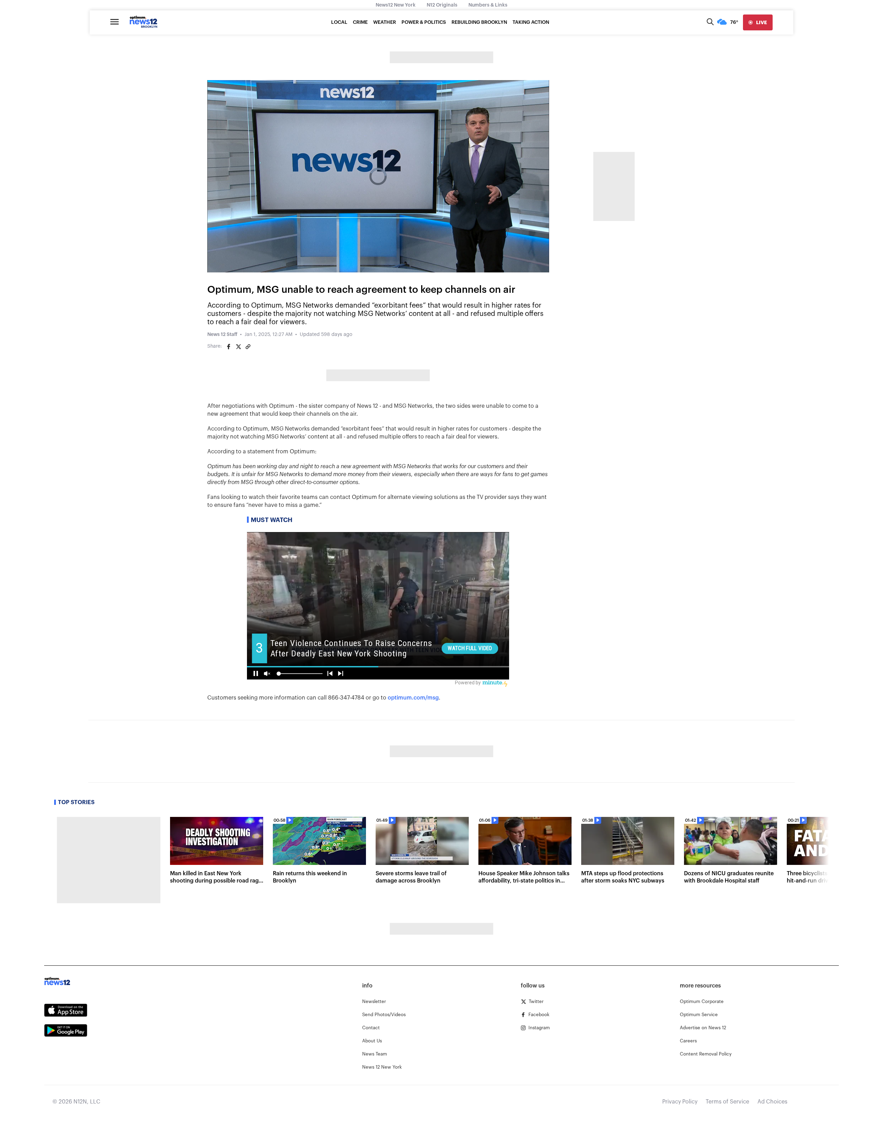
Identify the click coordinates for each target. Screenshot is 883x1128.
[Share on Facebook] (228, 346)
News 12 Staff (222, 334)
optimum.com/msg (413, 698)
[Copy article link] (248, 346)
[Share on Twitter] (238, 346)
